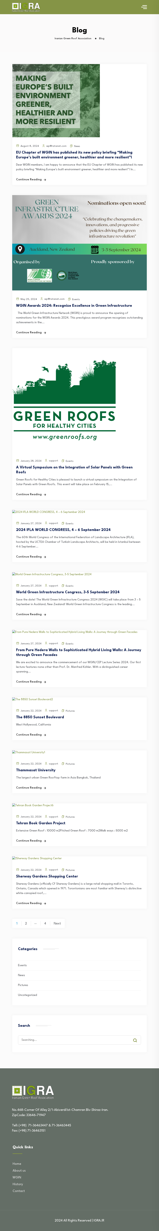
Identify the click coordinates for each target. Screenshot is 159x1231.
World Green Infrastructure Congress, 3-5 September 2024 (68, 592)
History (18, 1184)
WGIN (17, 1177)
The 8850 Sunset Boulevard (40, 717)
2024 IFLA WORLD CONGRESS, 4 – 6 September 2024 (63, 530)
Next (57, 923)
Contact (19, 1191)
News (77, 146)
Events (76, 299)
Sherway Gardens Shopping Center (47, 876)
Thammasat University (35, 770)
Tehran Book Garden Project (40, 823)
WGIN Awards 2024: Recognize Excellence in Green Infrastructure (74, 306)
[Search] (138, 1036)
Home (17, 1164)
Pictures (70, 711)
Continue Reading (29, 179)
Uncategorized (27, 995)
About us (19, 1170)
